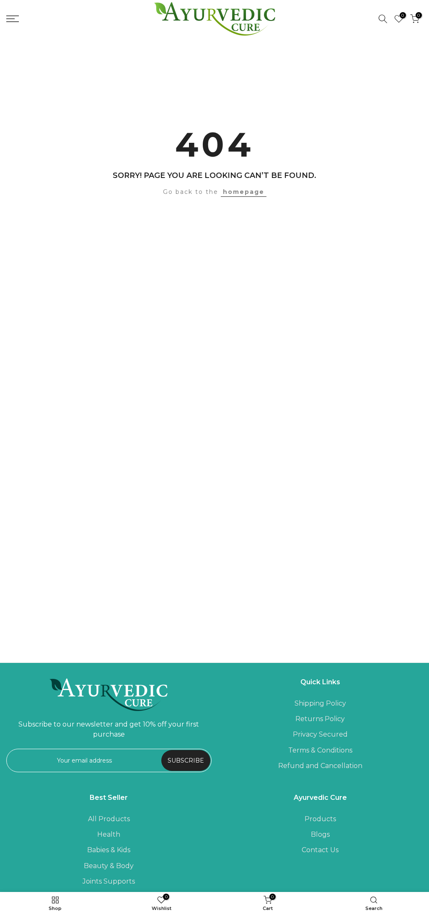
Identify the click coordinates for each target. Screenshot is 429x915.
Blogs (320, 834)
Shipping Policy (320, 703)
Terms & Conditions (320, 750)
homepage (243, 192)
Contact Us (320, 850)
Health (108, 834)
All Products (109, 819)
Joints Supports (109, 881)
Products (320, 819)
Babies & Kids (108, 850)
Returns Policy (320, 719)
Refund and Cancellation (320, 766)
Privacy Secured (320, 734)
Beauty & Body (109, 866)
